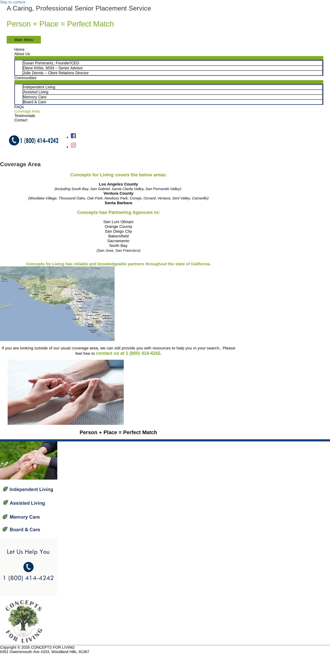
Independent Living (39, 87)
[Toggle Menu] (168, 58)
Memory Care (34, 97)
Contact (21, 120)
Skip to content (12, 2)
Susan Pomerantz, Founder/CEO (51, 63)
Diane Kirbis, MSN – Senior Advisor (53, 68)
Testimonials (24, 116)
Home (19, 49)
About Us (22, 54)
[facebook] (73, 137)
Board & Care (34, 102)
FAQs (19, 107)
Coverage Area (27, 111)
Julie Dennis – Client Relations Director (56, 73)
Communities (25, 78)
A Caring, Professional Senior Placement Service (79, 8)
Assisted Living (35, 92)
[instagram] (73, 147)
